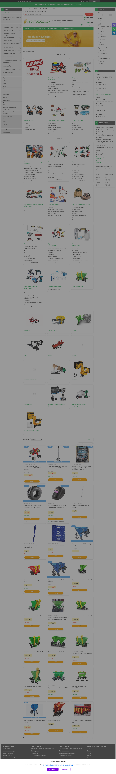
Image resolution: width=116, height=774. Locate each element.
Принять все (52, 769)
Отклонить (65, 769)
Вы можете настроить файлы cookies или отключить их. (57, 765)
